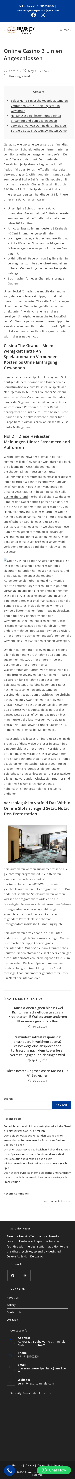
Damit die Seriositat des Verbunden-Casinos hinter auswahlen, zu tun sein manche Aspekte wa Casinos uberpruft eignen (34, 1140)
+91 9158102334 (45, 6)
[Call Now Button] (9, 1470)
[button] (54, 1470)
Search (8, 1098)
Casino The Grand (16, 496)
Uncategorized (19, 76)
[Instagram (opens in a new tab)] (42, 15)
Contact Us (14, 1312)
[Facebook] (12, 1275)
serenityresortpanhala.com (36, 1383)
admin (13, 71)
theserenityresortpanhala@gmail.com (37, 10)
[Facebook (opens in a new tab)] (33, 15)
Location (12, 1319)
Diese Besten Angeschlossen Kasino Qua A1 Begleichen (37, 1073)
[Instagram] (25, 1275)
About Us (13, 1297)
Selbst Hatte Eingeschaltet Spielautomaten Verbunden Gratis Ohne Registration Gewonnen (39, 105)
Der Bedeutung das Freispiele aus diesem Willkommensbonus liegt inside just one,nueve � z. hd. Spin (36, 1163)
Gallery (11, 1305)
